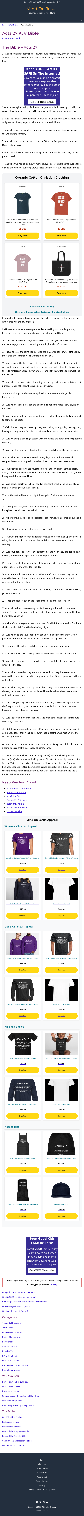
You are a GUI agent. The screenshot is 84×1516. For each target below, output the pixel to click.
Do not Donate (42, 1468)
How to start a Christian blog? (15, 1381)
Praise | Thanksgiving (11, 1337)
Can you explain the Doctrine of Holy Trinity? (21, 1396)
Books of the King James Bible (15, 1431)
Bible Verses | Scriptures (12, 1332)
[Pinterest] (44, 1502)
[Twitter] (40, 1502)
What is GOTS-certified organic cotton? (19, 1297)
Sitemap (42, 1485)
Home (42, 1460)
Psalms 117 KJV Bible (17, 799)
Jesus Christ (7, 1327)
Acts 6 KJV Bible (14, 796)
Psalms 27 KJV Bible (16, 792)
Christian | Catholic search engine (17, 1440)
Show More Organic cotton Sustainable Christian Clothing (42, 312)
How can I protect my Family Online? (18, 1405)
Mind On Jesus (42, 8)
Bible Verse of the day (11, 1422)
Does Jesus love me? (11, 1391)
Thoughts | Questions (11, 1323)
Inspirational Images (11, 1370)
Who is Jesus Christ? (11, 1386)
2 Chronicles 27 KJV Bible (19, 788)
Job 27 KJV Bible (14, 811)
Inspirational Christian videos (15, 1365)
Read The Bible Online (12, 1417)
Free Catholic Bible (10, 1360)
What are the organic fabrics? (15, 1311)
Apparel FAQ (42, 1477)
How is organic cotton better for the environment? (24, 1301)
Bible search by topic (11, 1426)
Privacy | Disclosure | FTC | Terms (42, 1489)
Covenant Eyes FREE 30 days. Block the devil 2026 (42, 2)
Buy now (22, 235)
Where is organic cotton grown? (16, 1306)
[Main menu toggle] (42, 20)
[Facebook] (37, 1502)
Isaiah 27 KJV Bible (15, 803)
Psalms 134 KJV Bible (17, 807)
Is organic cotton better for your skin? (19, 1292)
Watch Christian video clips (14, 1445)
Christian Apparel (9, 1346)
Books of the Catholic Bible (14, 1436)
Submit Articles (42, 1481)
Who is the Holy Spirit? (12, 1400)
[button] (81, 19)
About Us (42, 1464)
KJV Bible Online (9, 1355)
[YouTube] (47, 1502)
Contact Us (42, 1472)
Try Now (53, 1284)
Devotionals (7, 1341)
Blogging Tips (8, 1351)
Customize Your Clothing (42, 306)
